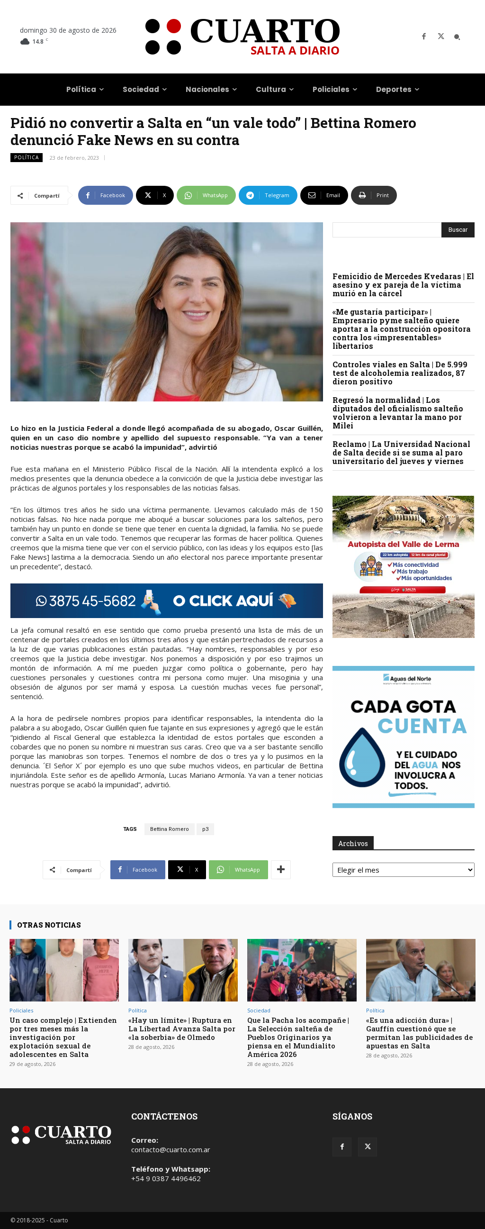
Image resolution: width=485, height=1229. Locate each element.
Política (26, 157)
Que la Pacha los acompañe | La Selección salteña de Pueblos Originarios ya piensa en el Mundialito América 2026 (298, 1037)
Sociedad (258, 1010)
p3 (205, 829)
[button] (457, 37)
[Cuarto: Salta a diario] (242, 37)
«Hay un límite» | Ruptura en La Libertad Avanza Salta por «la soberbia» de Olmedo (181, 1028)
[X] (441, 37)
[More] (281, 869)
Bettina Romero (169, 829)
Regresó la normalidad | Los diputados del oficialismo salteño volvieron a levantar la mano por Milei (397, 412)
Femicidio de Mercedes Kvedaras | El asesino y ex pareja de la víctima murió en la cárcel (403, 284)
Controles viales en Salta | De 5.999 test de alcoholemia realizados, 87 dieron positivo (399, 372)
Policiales (21, 1010)
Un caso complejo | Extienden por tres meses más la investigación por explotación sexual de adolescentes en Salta (63, 1037)
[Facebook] (424, 37)
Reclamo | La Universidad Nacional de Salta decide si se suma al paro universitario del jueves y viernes (401, 452)
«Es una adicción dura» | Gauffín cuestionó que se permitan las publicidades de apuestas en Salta (419, 1032)
